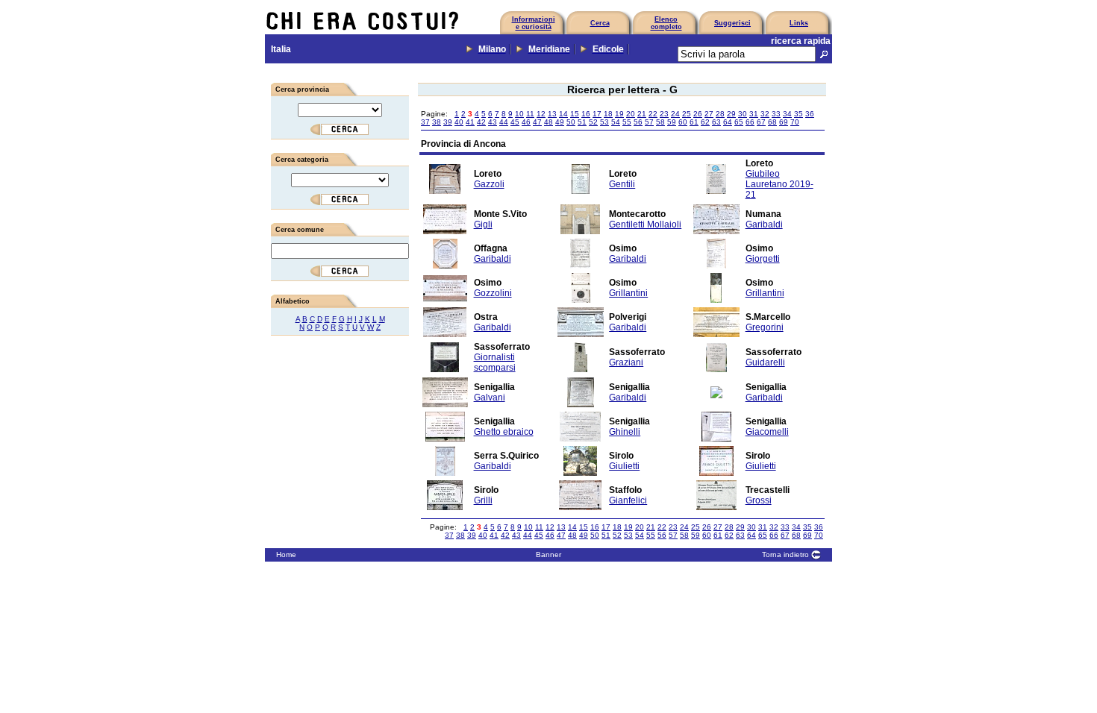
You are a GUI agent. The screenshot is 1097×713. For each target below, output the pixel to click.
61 (694, 122)
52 (593, 122)
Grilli (483, 500)
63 (716, 122)
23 (664, 114)
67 (761, 122)
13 (552, 114)
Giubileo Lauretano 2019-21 (779, 184)
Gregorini (765, 327)
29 (731, 114)
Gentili (622, 184)
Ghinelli (624, 432)
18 (608, 114)
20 (630, 114)
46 (526, 122)
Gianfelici (628, 500)
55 (626, 122)
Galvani (489, 397)
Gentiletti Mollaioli (645, 224)
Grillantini (628, 293)
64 (727, 122)
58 (660, 122)
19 (619, 114)
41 (470, 122)
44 (503, 122)
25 (686, 114)
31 (753, 114)
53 (604, 122)
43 (492, 122)
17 (597, 114)
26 (697, 114)
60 (682, 122)
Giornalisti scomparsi (495, 362)
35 (798, 114)
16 (585, 114)
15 (574, 114)
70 (794, 122)
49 (559, 122)
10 (519, 114)
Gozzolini (493, 293)
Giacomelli (767, 432)
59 (671, 122)
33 (776, 114)
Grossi (759, 500)
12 (541, 114)
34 (787, 114)
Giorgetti (763, 259)
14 (563, 114)
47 (537, 122)
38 (436, 122)
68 (772, 122)
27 (708, 114)
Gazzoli (489, 184)
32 (764, 114)
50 (570, 122)
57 (649, 122)
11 (530, 114)
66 (750, 122)
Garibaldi (764, 224)
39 (447, 122)
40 (458, 122)
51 (582, 122)
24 (675, 114)
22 (652, 114)
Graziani (626, 362)
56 (638, 122)
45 (514, 122)
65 (738, 122)
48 (548, 122)
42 (481, 122)
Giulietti (624, 466)
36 (809, 114)
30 (742, 114)
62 (705, 122)
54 (615, 122)
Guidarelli (765, 362)
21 (641, 114)
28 (720, 114)
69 (783, 122)
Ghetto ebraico (504, 432)
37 (425, 122)
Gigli (483, 224)
